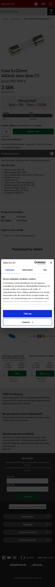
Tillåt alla (27, 314)
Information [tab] (27, 270)
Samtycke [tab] (10, 270)
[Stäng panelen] (51, 263)
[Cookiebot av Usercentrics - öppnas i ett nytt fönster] (35, 262)
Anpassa (26, 322)
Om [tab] (45, 270)
